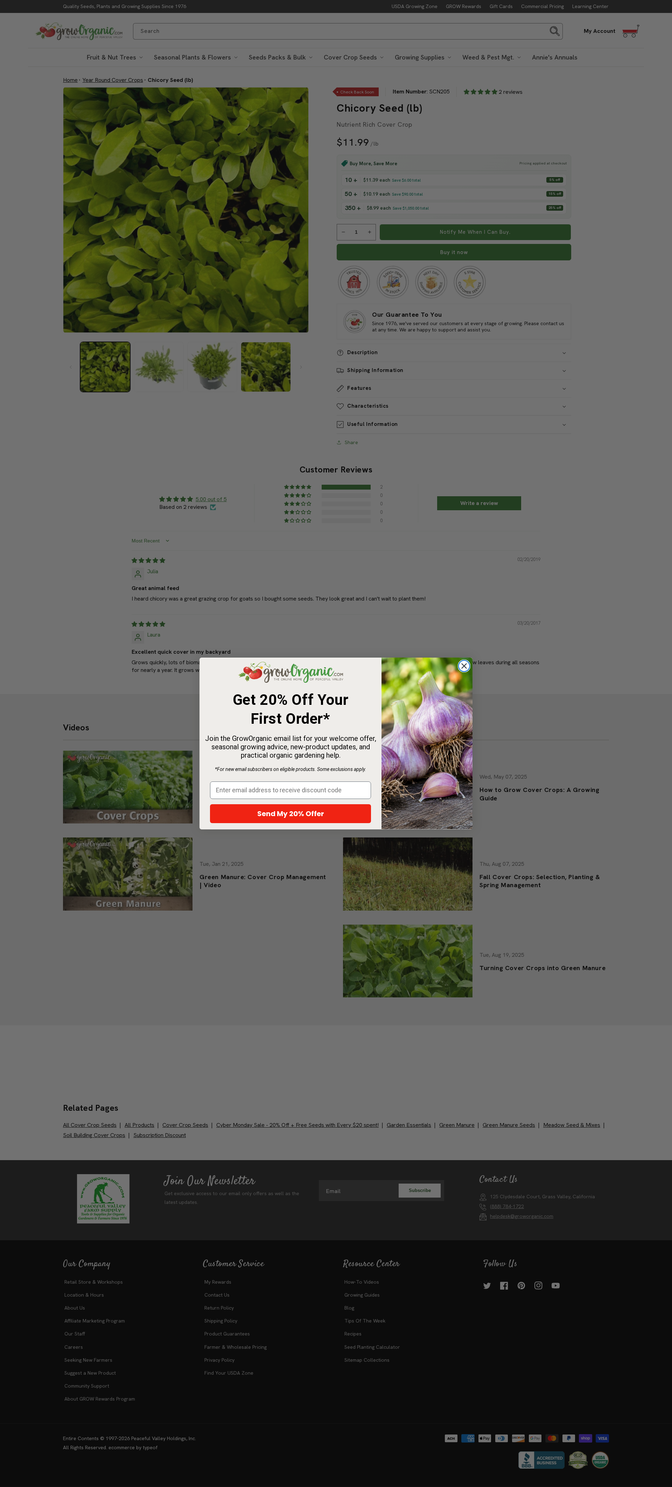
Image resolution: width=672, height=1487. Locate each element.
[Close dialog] (464, 666)
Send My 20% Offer (290, 814)
